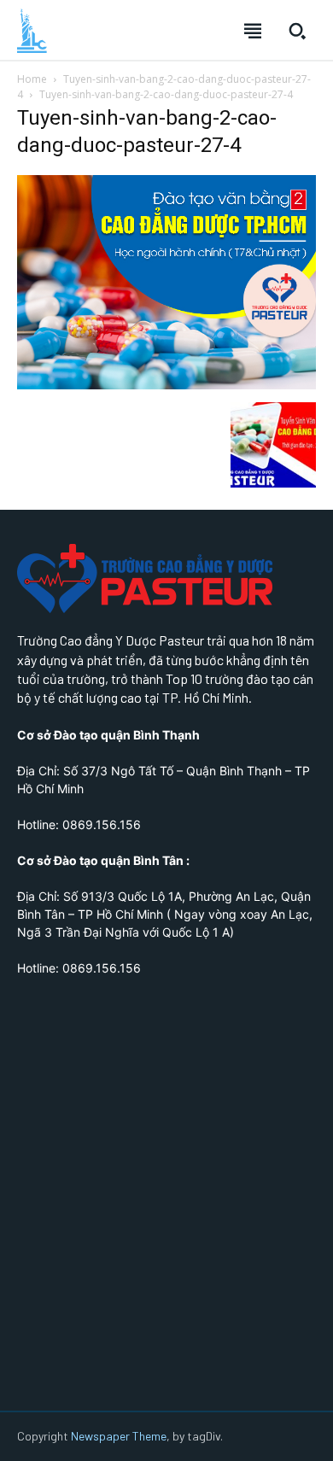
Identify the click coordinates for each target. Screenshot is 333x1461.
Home (32, 79)
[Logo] (32, 31)
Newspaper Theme (118, 1436)
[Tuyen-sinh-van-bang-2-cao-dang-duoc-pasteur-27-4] (166, 384)
